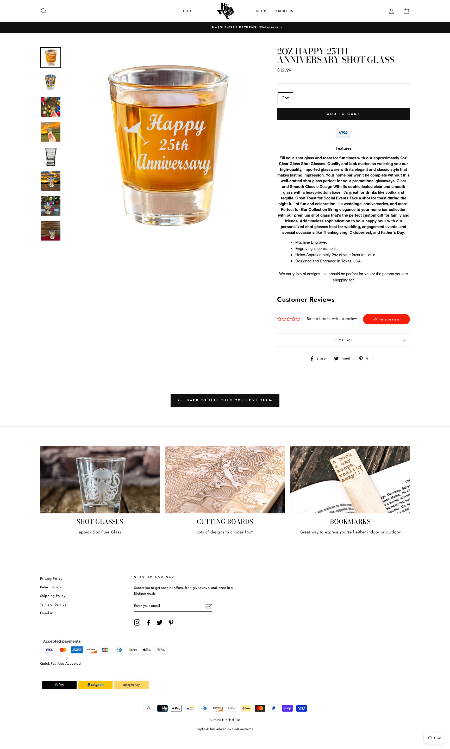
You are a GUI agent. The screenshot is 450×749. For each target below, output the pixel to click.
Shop (261, 11)
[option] (225, 27)
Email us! (47, 612)
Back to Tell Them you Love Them (228, 400)
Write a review (386, 319)
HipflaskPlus (205, 729)
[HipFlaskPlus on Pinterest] (171, 622)
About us (284, 11)
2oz (285, 98)
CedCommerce (242, 729)
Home (188, 11)
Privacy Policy (51, 578)
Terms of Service (53, 604)
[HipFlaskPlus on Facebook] (148, 622)
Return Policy (50, 587)
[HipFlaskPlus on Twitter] (160, 622)
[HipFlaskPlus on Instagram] (137, 622)
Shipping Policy (52, 595)
